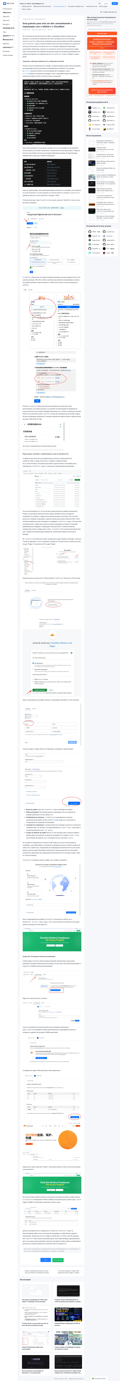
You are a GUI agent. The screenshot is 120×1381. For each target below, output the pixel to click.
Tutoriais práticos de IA (59, 6)
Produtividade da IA (8, 28)
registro (106, 3)
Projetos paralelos (8, 55)
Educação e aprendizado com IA (8, 24)
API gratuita (6, 51)
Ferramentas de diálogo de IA (7, 9)
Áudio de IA (6, 20)
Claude (26, 73)
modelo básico (7, 47)
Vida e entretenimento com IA (8, 32)
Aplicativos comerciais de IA (7, 36)
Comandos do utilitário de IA (76, 6)
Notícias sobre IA (26, 6)
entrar (114, 3)
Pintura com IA (7, 13)
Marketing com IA (8, 40)
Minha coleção (103, 6)
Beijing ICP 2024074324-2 (76, 1379)
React (54, 820)
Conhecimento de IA (91, 6)
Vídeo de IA (6, 16)
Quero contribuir (26, 9)
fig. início (31, 19)
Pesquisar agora (102, 33)
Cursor (27, 71)
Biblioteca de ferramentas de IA (42, 6)
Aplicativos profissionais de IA (8, 44)
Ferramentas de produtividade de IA (58, 1249)
